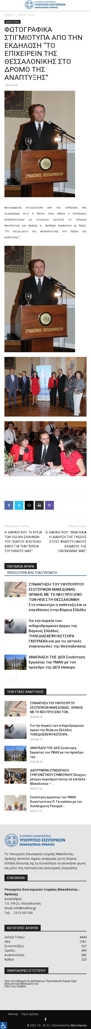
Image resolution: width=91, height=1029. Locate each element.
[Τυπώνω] (39, 505)
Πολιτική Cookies (15, 986)
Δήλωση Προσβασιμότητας (21, 983)
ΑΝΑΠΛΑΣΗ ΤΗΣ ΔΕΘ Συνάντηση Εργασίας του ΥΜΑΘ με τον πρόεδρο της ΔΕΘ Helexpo (57, 662)
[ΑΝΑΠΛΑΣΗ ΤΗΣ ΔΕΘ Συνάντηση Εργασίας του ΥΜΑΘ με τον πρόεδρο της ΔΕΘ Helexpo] (15, 662)
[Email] (29, 505)
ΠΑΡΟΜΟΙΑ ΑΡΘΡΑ (20, 566)
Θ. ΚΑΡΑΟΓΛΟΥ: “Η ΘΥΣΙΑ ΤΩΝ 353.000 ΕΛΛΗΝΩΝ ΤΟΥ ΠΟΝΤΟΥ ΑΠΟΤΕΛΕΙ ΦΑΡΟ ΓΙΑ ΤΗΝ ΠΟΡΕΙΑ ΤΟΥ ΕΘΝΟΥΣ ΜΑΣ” (23, 541)
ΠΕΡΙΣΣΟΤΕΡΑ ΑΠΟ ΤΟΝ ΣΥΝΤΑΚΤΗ (32, 573)
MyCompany (79, 1025)
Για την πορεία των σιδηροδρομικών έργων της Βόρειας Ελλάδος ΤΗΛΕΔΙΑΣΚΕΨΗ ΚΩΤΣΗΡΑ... (57, 730)
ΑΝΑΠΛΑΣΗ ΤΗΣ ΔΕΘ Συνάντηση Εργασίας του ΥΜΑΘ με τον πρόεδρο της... (56, 752)
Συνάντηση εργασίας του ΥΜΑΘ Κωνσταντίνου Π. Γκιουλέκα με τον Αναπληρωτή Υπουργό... (56, 801)
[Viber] (49, 505)
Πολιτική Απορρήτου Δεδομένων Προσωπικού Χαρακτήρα (40, 981)
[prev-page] (7, 678)
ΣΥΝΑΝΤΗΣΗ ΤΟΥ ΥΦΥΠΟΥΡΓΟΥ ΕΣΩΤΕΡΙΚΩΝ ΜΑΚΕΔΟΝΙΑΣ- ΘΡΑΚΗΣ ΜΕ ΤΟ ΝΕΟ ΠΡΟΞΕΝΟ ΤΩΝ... (56, 707)
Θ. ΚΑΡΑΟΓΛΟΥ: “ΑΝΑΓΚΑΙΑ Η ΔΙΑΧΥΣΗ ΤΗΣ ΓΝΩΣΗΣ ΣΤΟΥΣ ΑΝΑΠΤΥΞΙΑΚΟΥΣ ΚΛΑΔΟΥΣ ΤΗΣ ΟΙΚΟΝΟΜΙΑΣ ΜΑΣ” (66, 541)
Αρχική (8, 15)
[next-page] (14, 678)
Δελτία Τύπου (26, 15)
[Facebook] (8, 505)
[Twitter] (19, 505)
